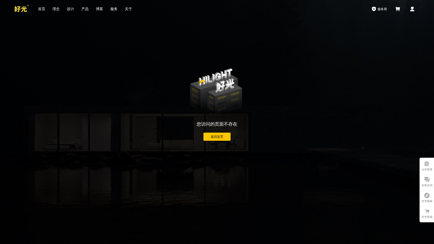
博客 (99, 9)
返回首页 (217, 136)
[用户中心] (412, 9)
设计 (70, 9)
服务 (114, 9)
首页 (41, 9)
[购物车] (398, 9)
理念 (56, 9)
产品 (85, 9)
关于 (128, 9)
